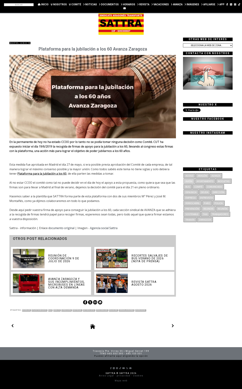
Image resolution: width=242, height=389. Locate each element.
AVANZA (177, 4)
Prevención (102, 310)
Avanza (26, 310)
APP (221, 4)
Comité (56, 310)
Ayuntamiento (39, 310)
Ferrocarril (192, 203)
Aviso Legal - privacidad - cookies (121, 375)
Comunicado (214, 186)
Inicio (45, 4)
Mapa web (121, 380)
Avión (188, 181)
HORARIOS (128, 4)
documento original (61, 228)
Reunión (113, 310)
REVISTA (144, 4)
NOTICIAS (91, 4)
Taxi (205, 214)
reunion (208, 208)
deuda (204, 192)
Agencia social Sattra (103, 228)
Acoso (189, 175)
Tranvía (190, 219)
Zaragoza (140, 310)
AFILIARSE (209, 4)
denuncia (190, 192)
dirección (66, 310)
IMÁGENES (192, 4)
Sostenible (191, 214)
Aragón (202, 175)
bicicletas (224, 181)
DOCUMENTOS (109, 4)
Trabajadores (126, 310)
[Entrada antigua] (173, 326)
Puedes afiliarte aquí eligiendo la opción (121, 356)
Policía (219, 203)
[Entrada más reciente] (12, 326)
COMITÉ (76, 4)
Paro (207, 203)
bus (50, 310)
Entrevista (89, 310)
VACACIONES (161, 4)
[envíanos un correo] (124, 8)
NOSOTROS (60, 4)
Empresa (77, 310)
